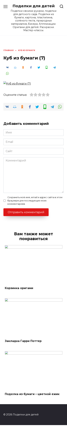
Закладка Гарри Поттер (23, 341)
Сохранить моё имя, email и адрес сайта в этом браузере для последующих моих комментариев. (34, 200)
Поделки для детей (34, 5)
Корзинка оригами (19, 288)
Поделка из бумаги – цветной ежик (32, 394)
